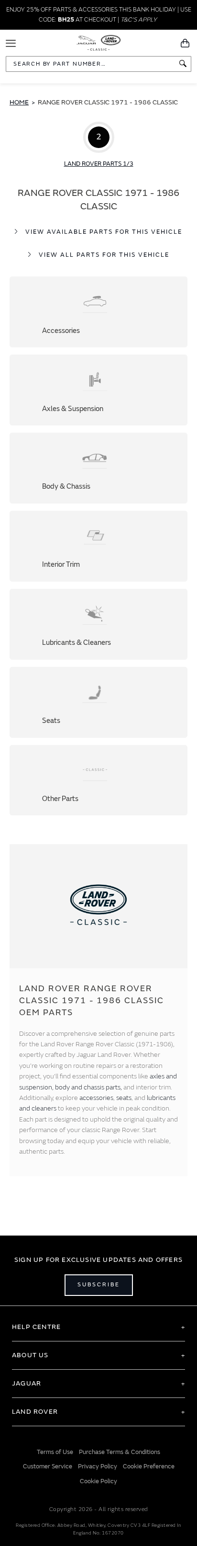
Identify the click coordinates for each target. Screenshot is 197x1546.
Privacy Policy (97, 1466)
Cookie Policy (98, 1481)
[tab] (98, 1327)
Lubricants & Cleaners (98, 624)
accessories (96, 1098)
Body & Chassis (98, 468)
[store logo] (98, 42)
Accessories (98, 312)
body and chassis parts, (89, 1087)
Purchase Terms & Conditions (119, 1452)
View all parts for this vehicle (104, 255)
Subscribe (98, 1284)
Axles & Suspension (98, 390)
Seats (98, 702)
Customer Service (47, 1466)
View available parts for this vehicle (103, 232)
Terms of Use (55, 1452)
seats (123, 1098)
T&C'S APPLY (138, 19)
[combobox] (98, 64)
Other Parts (98, 780)
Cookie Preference (149, 1466)
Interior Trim (98, 546)
